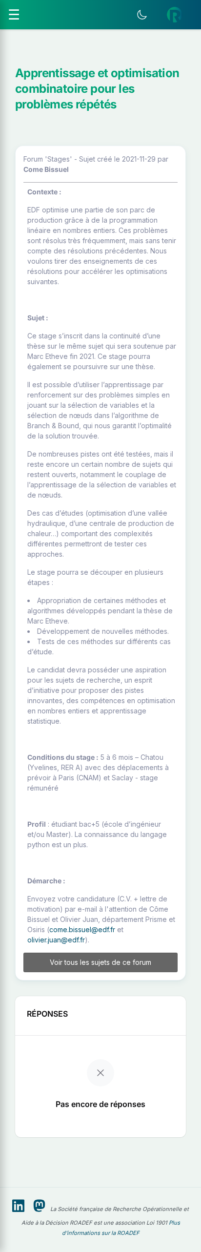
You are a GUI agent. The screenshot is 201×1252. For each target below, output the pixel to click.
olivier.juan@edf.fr (56, 940)
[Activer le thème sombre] (142, 14)
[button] (174, 14)
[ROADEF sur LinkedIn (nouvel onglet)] (18, 1206)
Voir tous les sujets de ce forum (100, 962)
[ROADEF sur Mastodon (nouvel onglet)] (39, 1206)
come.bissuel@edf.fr (82, 929)
